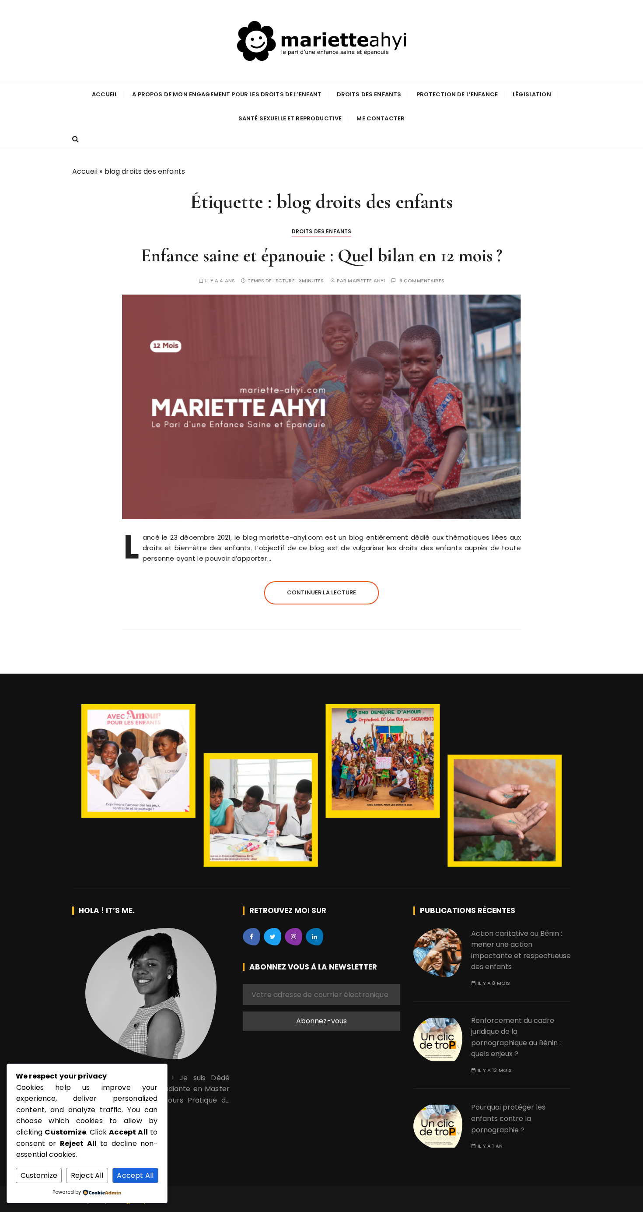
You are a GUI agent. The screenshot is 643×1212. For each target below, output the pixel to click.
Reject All (87, 1175)
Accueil (104, 94)
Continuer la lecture (321, 592)
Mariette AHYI (366, 280)
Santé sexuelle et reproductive (290, 118)
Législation (532, 94)
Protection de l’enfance (457, 94)
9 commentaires (421, 280)
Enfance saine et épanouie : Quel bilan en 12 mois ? (321, 255)
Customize (39, 1175)
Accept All (135, 1175)
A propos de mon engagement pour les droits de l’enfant (227, 94)
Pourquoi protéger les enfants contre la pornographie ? (508, 1118)
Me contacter (380, 118)
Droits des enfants (369, 94)
